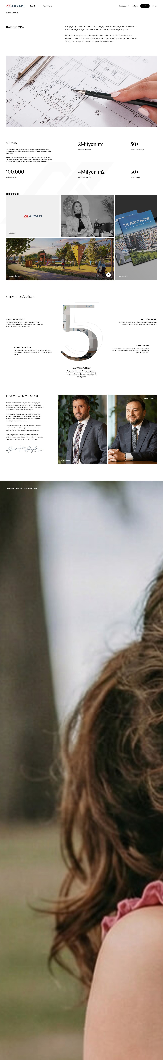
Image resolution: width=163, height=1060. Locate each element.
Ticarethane (47, 6)
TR (153, 6)
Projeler (33, 6)
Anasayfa (8, 12)
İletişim (135, 6)
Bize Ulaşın (145, 6)
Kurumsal (122, 6)
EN (156, 6)
